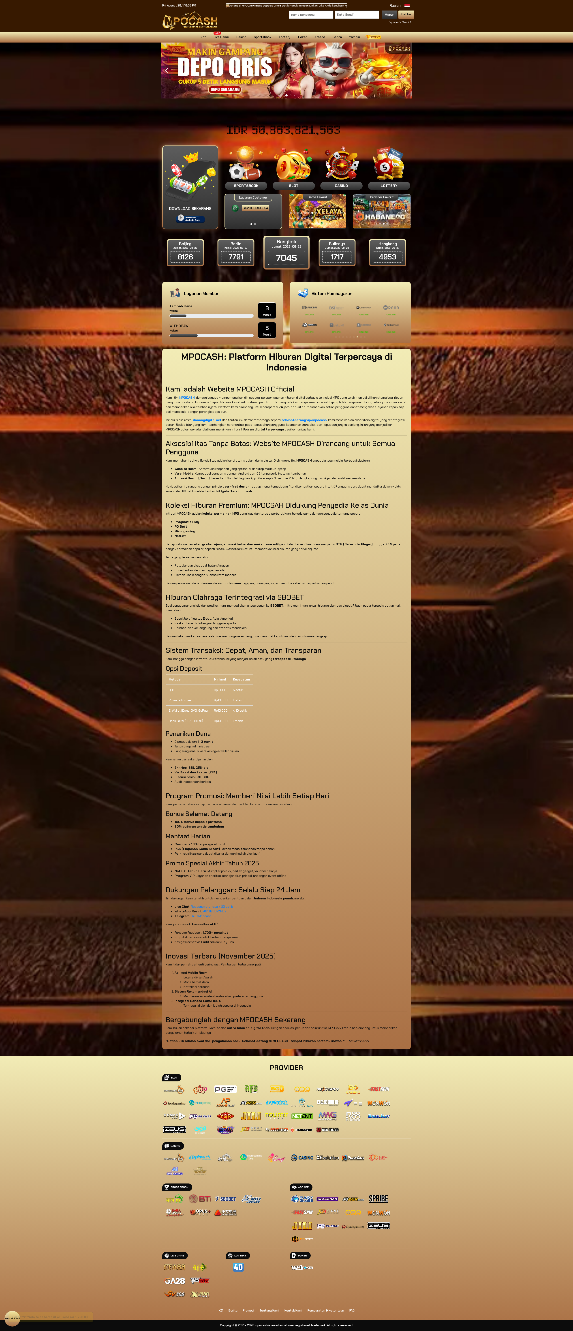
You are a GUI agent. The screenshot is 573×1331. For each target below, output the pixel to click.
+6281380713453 (214, 911)
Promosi (354, 37)
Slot (203, 37)
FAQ (352, 1310)
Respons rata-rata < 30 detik (212, 907)
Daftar (406, 14)
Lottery (285, 37)
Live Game (221, 37)
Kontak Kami (293, 1310)
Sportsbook (262, 37)
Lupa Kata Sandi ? (400, 22)
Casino (241, 37)
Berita (337, 37)
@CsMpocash (202, 916)
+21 (220, 1310)
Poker (302, 37)
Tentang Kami (269, 1310)
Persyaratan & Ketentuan (326, 1310)
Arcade (319, 37)
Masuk (389, 15)
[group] (382, 211)
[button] (407, 70)
